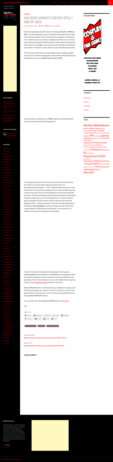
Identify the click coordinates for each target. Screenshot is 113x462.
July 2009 (6, 343)
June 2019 (6, 148)
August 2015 (7, 217)
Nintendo (95, 149)
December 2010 (8, 325)
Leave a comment (54, 26)
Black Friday (94, 128)
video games (90, 169)
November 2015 (8, 209)
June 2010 (6, 338)
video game (104, 167)
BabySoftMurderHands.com (16, 2)
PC (85, 152)
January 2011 (7, 322)
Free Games (97, 136)
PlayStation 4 (87, 159)
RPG (97, 163)
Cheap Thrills (88, 131)
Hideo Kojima (98, 138)
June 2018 (6, 164)
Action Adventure (96, 125)
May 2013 (6, 248)
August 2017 (7, 175)
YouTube (87, 106)
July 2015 (6, 219)
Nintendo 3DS (105, 150)
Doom (108, 133)
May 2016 (6, 193)
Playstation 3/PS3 (94, 156)
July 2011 (6, 306)
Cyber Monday (101, 133)
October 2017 (7, 172)
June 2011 (6, 309)
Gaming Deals (63, 2)
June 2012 (6, 277)
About (93, 2)
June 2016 (6, 190)
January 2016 (7, 204)
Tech (97, 166)
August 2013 (7, 241)
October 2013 (7, 235)
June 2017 (6, 177)
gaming (105, 135)
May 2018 (6, 167)
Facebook (87, 98)
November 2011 (8, 296)
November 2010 (8, 327)
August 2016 (7, 185)
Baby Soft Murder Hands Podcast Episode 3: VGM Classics (45, 336)
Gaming (27, 14)
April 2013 (6, 251)
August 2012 (7, 272)
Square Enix (87, 167)
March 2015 (6, 222)
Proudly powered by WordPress (12, 459)
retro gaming (89, 163)
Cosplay (86, 133)
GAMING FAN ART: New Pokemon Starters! (8, 120)
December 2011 (8, 293)
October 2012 (7, 267)
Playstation (90, 153)
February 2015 (7, 225)
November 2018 (8, 159)
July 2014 (6, 233)
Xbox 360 (89, 172)
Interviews (85, 2)
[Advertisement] (10, 59)
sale (100, 164)
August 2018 (7, 161)
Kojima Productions (89, 145)
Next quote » (7, 447)
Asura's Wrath (31, 326)
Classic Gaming (98, 130)
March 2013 (6, 254)
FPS (92, 135)
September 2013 (8, 238)
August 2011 (7, 304)
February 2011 (7, 320)
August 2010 (7, 335)
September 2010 (8, 333)
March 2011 (6, 317)
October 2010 (7, 330)
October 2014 (7, 227)
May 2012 (6, 280)
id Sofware (106, 138)
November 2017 (8, 169)
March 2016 (6, 198)
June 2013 (6, 246)
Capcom (41, 326)
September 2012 (8, 270)
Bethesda (86, 128)
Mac (102, 145)
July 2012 (6, 275)
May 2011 (6, 312)
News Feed (87, 150)
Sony (107, 164)
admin (42, 26)
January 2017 (7, 180)
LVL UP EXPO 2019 (8, 115)
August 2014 (7, 230)
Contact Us (102, 2)
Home (54, 2)
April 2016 (6, 196)
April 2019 (6, 154)
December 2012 (8, 262)
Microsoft (99, 147)
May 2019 (6, 151)
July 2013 (6, 243)
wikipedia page (41, 282)
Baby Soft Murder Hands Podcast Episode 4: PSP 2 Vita (44, 344)
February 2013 (7, 256)
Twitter (86, 102)
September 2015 (8, 214)
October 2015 (7, 212)
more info (65, 301)
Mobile (104, 147)
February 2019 (7, 156)
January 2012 (7, 291)
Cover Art (93, 133)
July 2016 (6, 188)
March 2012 (6, 285)
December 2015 (8, 206)
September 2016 (8, 183)
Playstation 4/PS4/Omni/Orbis (96, 161)
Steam (92, 167)
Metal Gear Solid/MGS (90, 147)
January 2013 (7, 259)
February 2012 (7, 288)
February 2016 (7, 201)
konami (97, 145)
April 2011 (6, 314)
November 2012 (8, 264)
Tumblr (86, 110)
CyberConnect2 (52, 326)
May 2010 (6, 341)
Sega (103, 164)
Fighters (86, 136)
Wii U (98, 169)
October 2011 (7, 299)
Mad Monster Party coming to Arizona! (11, 135)
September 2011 (8, 301)
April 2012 (6, 283)
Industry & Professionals (95, 142)
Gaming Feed (75, 2)
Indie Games (88, 140)
